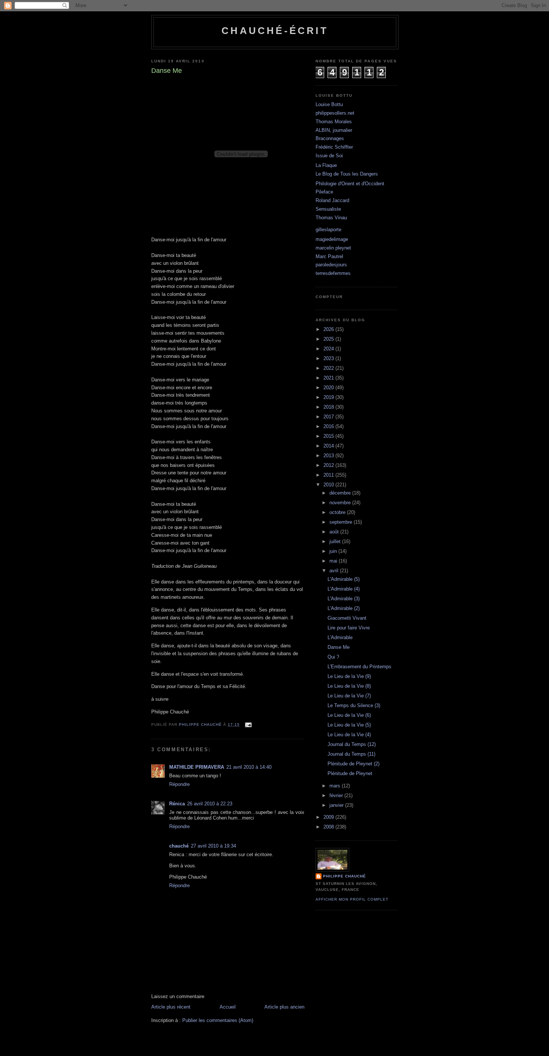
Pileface (324, 192)
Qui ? (333, 657)
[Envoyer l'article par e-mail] (248, 724)
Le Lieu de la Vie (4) (349, 734)
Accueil (228, 1007)
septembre (341, 522)
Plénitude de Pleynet (350, 773)
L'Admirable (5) (344, 579)
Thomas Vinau (331, 217)
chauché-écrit (274, 30)
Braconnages (330, 138)
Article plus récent (170, 1007)
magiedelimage (332, 239)
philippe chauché (344, 876)
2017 (329, 416)
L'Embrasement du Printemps (359, 666)
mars (335, 786)
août (334, 532)
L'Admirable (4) (344, 589)
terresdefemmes (333, 273)
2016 (329, 426)
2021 (329, 378)
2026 (329, 329)
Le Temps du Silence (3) (354, 705)
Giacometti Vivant (347, 618)
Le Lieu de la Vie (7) (349, 696)
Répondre (179, 784)
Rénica (177, 803)
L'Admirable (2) (344, 608)
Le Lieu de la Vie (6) (349, 715)
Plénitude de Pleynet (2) (353, 764)
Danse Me (339, 647)
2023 (329, 358)
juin (333, 551)
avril (334, 570)
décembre (340, 493)
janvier (337, 805)
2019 (329, 397)
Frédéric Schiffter (334, 147)
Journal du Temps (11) (351, 754)
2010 (329, 484)
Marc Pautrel (329, 256)
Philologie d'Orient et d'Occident (350, 183)
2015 (329, 436)
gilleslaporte (328, 229)
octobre (338, 512)
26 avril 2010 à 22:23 (209, 803)
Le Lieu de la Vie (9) (349, 676)
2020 (329, 387)
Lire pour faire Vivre (349, 628)
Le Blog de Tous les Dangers (347, 174)
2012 (329, 465)
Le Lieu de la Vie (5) (349, 725)
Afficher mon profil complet (352, 899)
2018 (329, 407)
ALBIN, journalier (334, 130)
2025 (329, 339)
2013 (329, 455)
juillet (335, 541)
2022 (329, 368)
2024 (329, 349)
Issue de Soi (329, 155)
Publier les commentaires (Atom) (217, 1020)
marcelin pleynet (333, 248)
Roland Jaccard (332, 200)
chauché (179, 846)
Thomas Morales (334, 121)
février (336, 795)
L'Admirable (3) (344, 598)
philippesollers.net (335, 113)
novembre (340, 502)
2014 (329, 446)
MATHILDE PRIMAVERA (196, 767)
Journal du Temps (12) (352, 744)
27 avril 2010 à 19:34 (213, 846)
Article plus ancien (284, 1007)
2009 (329, 817)
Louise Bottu (329, 104)
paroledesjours (331, 264)
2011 (329, 475)
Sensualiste (328, 209)
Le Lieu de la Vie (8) (349, 686)
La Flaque (326, 165)
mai (334, 561)
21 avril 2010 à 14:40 (249, 767)
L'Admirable (340, 637)
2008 (329, 827)
